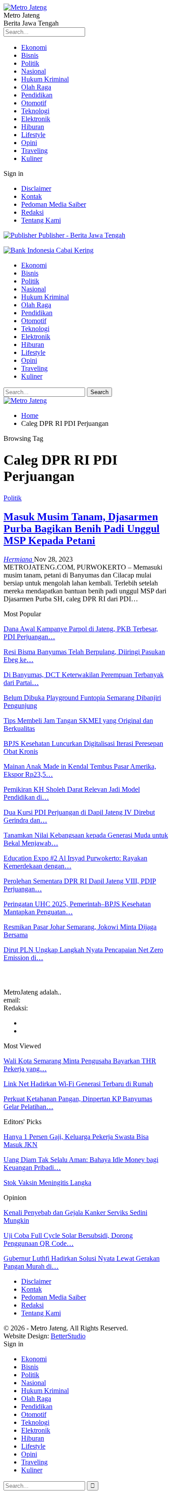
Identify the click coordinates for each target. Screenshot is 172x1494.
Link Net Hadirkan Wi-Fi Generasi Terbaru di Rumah (78, 1084)
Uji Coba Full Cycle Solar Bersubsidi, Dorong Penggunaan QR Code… (68, 1239)
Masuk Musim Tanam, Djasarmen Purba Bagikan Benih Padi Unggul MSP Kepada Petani (82, 528)
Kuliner (31, 158)
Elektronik (35, 119)
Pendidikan (36, 95)
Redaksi (32, 212)
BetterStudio (68, 1336)
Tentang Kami (41, 220)
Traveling (34, 150)
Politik (30, 63)
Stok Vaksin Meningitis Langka (47, 1182)
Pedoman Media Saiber (53, 204)
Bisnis (29, 55)
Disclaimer (36, 188)
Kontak (31, 196)
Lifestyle (33, 134)
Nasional (33, 71)
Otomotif (33, 103)
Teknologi (35, 111)
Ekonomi (34, 47)
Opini (29, 142)
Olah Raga (36, 87)
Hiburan (32, 126)
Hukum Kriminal (45, 79)
